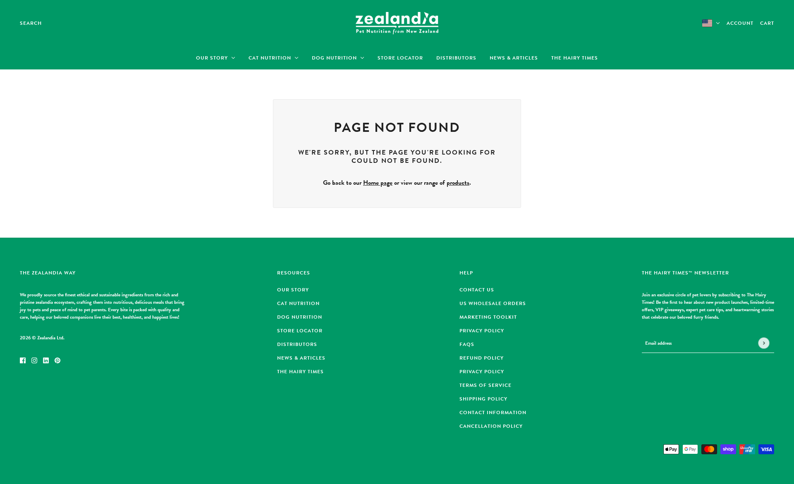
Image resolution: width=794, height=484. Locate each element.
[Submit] (763, 343)
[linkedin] (46, 359)
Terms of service (485, 385)
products (458, 182)
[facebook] (23, 359)
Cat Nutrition (298, 303)
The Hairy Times (300, 371)
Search (31, 23)
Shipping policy (483, 399)
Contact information (492, 412)
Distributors (297, 344)
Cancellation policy (491, 426)
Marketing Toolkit (488, 317)
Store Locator (300, 330)
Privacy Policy (481, 330)
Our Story (293, 289)
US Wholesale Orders (492, 303)
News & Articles (301, 358)
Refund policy (481, 358)
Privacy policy (481, 371)
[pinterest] (57, 359)
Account (740, 23)
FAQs (466, 344)
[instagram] (34, 359)
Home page (377, 182)
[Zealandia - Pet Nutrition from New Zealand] (397, 23)
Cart (767, 23)
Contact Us (476, 289)
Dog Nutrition (299, 317)
